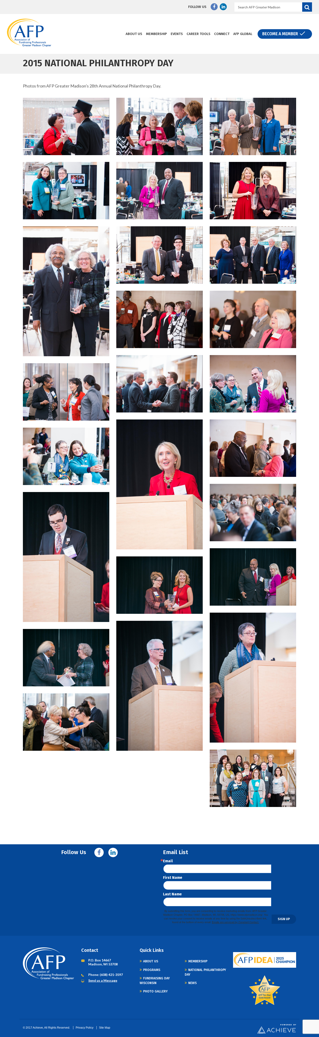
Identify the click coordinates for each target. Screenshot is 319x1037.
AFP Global (242, 34)
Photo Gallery (155, 991)
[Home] (29, 33)
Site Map (104, 1027)
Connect (222, 34)
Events (177, 34)
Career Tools (198, 34)
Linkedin (223, 6)
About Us (134, 34)
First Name (172, 878)
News (192, 983)
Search (307, 7)
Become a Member (280, 33)
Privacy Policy (84, 1027)
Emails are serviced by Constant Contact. (235, 922)
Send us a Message (102, 980)
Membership (156, 34)
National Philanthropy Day (205, 972)
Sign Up (284, 919)
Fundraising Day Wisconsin (155, 980)
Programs (151, 970)
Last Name (172, 894)
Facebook (214, 6)
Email (168, 861)
